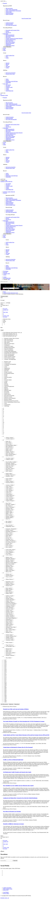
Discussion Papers (9, 40)
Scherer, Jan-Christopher (11, 603)
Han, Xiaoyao (9, 505)
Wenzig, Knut (8, 648)
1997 (5, 699)
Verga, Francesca (9, 645)
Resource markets (8, 399)
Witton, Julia (8, 651)
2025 (5, 662)
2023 (5, 665)
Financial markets (8, 377)
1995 (5, 701)
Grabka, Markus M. (10, 495)
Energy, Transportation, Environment (13, 10)
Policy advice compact (10, 42)
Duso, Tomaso (9, 471)
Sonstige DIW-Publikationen (10, 351)
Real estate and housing (9, 395)
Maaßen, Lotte (9, 557)
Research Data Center (10, 73)
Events (4, 48)
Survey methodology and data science (12, 402)
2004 (5, 690)
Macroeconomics (9, 8)
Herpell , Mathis (9, 512)
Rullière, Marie (9, 593)
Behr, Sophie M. (9, 446)
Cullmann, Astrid (9, 459)
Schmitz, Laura (9, 610)
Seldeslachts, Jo (9, 619)
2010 (5, 682)
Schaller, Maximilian (10, 599)
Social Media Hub (9, 90)
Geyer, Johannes (9, 490)
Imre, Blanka (8, 522)
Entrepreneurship (9, 24)
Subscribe (15, 860)
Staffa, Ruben (8, 625)
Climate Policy (9, 11)
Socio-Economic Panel (26, 18)
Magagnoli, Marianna (10, 558)
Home (4, 291)
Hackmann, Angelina (10, 504)
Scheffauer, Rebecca (10, 602)
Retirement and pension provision (11, 400)
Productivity (6, 392)
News (7, 56)
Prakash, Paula (9, 585)
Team (7, 65)
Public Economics (9, 14)
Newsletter (3, 862)
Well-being (6, 406)
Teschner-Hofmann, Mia (11, 636)
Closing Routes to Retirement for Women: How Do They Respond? (18, 747)
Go (9, 302)
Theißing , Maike (9, 637)
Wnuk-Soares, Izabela (10, 652)
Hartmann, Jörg (9, 508)
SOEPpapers (8, 44)
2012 (5, 679)
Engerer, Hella (9, 473)
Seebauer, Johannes (10, 616)
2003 (5, 691)
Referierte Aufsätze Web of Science (11, 338)
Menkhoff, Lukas (9, 566)
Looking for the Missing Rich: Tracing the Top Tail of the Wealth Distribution (20, 798)
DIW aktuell (7, 342)
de (6, 180)
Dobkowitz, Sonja (9, 465)
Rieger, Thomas (9, 589)
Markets (6, 387)
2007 (5, 686)
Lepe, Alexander (9, 550)
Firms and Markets (9, 13)
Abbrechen (11, 704)
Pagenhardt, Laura (9, 581)
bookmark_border (4, 95)
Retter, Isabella (9, 588)
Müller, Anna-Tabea (10, 570)
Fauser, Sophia (9, 478)
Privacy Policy (6, 893)
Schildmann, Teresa (10, 606)
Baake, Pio (8, 441)
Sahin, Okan (8, 597)
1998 (5, 698)
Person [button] (4, 321)
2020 (5, 669)
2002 (5, 692)
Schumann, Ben (9, 612)
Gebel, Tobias (8, 486)
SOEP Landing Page (10, 55)
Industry (6, 383)
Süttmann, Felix (9, 632)
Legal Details (6, 892)
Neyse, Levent (9, 576)
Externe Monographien (9, 355)
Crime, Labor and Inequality (11, 9)
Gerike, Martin (9, 489)
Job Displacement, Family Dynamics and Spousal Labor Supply (17, 772)
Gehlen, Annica (9, 487)
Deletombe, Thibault (10, 463)
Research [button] (5, 3)
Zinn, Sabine (8, 657)
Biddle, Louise (9, 449)
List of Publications (7, 46)
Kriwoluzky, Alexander (10, 541)
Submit (17, 288)
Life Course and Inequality (11, 25)
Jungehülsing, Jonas (10, 526)
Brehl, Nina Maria (9, 453)
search (2, 1)
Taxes (5, 403)
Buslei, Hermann (9, 455)
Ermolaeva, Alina (9, 476)
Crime (5, 366)
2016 (5, 674)
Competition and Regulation (10, 364)
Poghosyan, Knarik (10, 584)
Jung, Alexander (9, 525)
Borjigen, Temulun (9, 451)
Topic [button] (4, 320)
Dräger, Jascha (9, 469)
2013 (5, 678)
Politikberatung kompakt (9, 347)
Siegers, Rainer (9, 621)
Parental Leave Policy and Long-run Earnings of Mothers (16, 709)
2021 (5, 668)
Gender (5, 381)
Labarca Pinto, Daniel (10, 549)
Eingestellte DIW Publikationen (10, 352)
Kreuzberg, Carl (9, 539)
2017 (5, 673)
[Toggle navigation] (6, 1)
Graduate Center (9, 87)
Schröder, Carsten (9, 611)
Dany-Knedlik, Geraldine (11, 462)
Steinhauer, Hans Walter (11, 627)
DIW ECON (5, 890)
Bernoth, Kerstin (9, 447)
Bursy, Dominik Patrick (10, 454)
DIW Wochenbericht (10, 34)
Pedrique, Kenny (9, 583)
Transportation (7, 404)
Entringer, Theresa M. (10, 474)
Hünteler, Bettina (9, 517)
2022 (5, 666)
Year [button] (4, 322)
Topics (7, 79)
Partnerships (8, 82)
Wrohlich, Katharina (10, 655)
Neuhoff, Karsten (9, 575)
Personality (6, 391)
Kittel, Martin (8, 535)
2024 (5, 664)
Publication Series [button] (6, 319)
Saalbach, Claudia (9, 595)
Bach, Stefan (8, 442)
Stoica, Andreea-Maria (10, 629)
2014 (5, 677)
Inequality (6, 385)
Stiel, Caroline (9, 628)
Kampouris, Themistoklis (11, 528)
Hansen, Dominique (10, 507)
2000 (5, 695)
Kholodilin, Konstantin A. (11, 531)
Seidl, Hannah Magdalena (11, 618)
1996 (5, 700)
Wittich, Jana (8, 650)
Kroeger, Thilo (9, 543)
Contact (7, 67)
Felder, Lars (8, 480)
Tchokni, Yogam (9, 634)
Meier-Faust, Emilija (10, 563)
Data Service (8, 32)
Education (6, 370)
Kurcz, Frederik (9, 545)
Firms (5, 378)
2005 (5, 688)
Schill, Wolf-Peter (9, 607)
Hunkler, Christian (9, 516)
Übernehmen (16, 704)
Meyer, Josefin (9, 567)
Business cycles (7, 361)
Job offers (8, 66)
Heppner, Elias (9, 511)
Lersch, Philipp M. (9, 552)
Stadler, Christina (9, 624)
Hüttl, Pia (8, 518)
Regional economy (8, 396)
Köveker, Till (8, 538)
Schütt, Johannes (9, 614)
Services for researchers (10, 72)
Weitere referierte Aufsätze (9, 356)
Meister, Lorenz (9, 565)
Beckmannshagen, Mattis (11, 445)
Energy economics (8, 372)
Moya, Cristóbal (9, 569)
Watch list (9, 191)
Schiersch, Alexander (10, 605)
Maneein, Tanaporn (10, 559)
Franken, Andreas (9, 481)
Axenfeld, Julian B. (10, 438)
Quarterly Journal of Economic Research (14, 38)
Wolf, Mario (8, 654)
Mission (7, 64)
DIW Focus (8, 37)
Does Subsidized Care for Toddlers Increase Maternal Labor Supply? (18, 785)
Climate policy (7, 362)
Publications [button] (5, 33)
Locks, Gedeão (9, 554)
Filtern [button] (2, 304)
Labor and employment (9, 386)
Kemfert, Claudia (9, 530)
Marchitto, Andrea (9, 561)
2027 (5, 660)
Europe (5, 374)
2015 (5, 675)
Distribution (6, 369)
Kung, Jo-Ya (8, 544)
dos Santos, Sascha (10, 468)
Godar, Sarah (8, 491)
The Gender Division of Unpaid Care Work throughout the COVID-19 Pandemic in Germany (23, 721)
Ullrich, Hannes (9, 642)
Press (4, 49)
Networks (8, 86)
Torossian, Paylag (9, 638)
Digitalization (7, 368)
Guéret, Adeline (9, 499)
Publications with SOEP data (12, 81)
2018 (5, 671)
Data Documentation (10, 43)
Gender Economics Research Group (10, 292)
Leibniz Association (7, 887)
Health (5, 382)
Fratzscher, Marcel (9, 482)
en (5, 180)
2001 (5, 694)
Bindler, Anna (8, 450)
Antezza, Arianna (9, 437)
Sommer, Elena (9, 623)
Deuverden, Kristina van (11, 464)
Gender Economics (10, 22)
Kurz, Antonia (9, 547)
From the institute (8, 379)
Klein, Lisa (8, 536)
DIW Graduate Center (7, 888)
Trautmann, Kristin (9, 640)
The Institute (8, 84)
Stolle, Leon (8, 631)
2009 (5, 683)
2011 (5, 681)
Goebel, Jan (8, 492)
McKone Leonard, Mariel (11, 562)
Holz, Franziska (9, 514)
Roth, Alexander (9, 592)
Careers (7, 88)
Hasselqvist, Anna (9, 509)
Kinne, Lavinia (9, 532)
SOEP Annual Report (8, 350)
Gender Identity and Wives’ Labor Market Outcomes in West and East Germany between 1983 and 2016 (26, 735)
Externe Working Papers (9, 354)
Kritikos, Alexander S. (10, 540)
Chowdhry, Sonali (9, 458)
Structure (7, 63)
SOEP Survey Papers (10, 45)
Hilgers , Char (9, 513)
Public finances (7, 394)
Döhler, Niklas (9, 467)
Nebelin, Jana (8, 574)
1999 (5, 696)
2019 (5, 670)
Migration (6, 389)
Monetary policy (7, 390)
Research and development (9, 398)
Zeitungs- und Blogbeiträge (10, 359)
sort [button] (1, 306)
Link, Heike (8, 553)
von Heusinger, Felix (10, 646)
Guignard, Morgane (10, 500)
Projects (7, 31)
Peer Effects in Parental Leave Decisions (12, 811)
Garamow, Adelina (9, 485)
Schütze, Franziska (9, 615)
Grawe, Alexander (9, 498)
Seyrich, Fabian (9, 620)
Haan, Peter (8, 503)
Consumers (6, 365)
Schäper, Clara (9, 601)
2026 (5, 661)
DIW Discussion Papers (9, 343)
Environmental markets (9, 373)
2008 (5, 684)
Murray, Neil (8, 571)
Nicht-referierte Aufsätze (9, 358)
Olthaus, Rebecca (9, 579)
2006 (5, 687)
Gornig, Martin (9, 494)
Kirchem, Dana (9, 534)
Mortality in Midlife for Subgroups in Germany (13, 823)
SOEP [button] (4, 50)
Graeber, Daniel (9, 496)
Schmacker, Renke (9, 608)
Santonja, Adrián (9, 598)
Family (5, 376)
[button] (3, 1)
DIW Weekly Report (10, 36)
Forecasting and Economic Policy (13, 30)
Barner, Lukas (9, 444)
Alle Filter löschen (4, 704)
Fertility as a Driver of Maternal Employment (13, 759)
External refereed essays (11, 39)
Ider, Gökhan (8, 521)
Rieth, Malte (8, 590)
